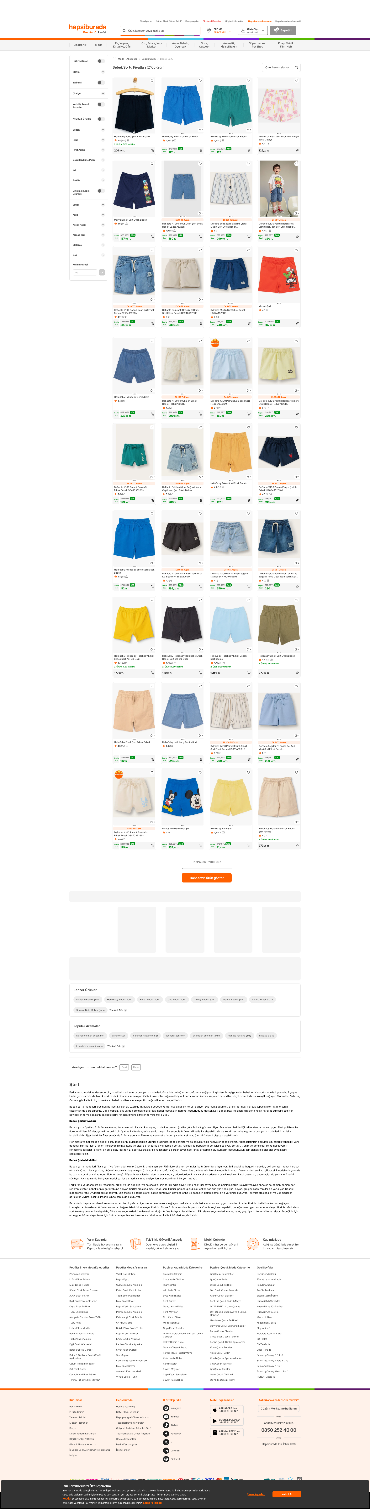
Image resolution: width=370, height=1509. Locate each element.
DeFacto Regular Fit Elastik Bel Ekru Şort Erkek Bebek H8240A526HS (180, 312)
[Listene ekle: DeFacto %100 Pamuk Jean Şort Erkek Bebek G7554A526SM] (152, 250)
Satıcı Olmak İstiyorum (127, 1411)
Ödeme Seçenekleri (126, 1439)
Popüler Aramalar (265, 1284)
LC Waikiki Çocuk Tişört (222, 1379)
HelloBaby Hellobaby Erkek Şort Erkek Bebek (134, 571)
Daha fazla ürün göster (207, 878)
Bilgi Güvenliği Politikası (81, 1439)
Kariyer (73, 1428)
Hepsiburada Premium (260, 21)
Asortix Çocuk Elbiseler (221, 1295)
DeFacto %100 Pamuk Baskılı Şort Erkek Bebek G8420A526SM (132, 489)
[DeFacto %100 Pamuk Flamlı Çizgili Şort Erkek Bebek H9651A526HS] (231, 711)
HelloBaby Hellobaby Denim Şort (131, 396)
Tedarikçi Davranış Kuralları (130, 1422)
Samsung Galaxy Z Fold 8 (270, 1355)
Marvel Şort (265, 306)
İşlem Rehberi (123, 1449)
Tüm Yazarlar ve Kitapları (269, 1279)
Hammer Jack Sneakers (81, 1333)
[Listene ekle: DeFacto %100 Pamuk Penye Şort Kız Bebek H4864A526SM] (296, 427)
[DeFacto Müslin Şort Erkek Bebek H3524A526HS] (231, 275)
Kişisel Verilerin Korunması (82, 1433)
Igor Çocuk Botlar (219, 1279)
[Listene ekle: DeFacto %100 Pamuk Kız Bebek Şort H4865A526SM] (248, 341)
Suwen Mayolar (171, 1369)
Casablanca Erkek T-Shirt (82, 1374)
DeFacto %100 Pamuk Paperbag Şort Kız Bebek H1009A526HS (229, 575)
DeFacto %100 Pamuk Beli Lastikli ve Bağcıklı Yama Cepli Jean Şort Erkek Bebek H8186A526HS (278, 575)
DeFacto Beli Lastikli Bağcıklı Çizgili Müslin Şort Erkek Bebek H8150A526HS (228, 225)
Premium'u (90, 32)
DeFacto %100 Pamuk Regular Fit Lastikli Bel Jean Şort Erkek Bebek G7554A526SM (276, 225)
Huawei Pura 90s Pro (267, 1311)
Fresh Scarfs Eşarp (172, 1274)
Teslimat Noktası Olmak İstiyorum (133, 1433)
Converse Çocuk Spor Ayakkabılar (227, 1325)
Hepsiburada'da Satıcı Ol (288, 21)
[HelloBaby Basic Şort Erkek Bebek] (134, 105)
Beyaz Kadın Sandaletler (128, 1306)
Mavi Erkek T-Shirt (79, 1284)
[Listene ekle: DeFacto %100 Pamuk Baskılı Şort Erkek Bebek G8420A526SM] (152, 427)
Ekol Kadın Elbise (171, 1317)
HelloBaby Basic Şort (221, 828)
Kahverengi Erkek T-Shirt (129, 1317)
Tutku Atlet (75, 1322)
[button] (134, 150)
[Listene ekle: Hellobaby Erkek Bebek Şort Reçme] (248, 600)
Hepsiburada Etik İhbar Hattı (279, 1443)
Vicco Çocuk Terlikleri (221, 1347)
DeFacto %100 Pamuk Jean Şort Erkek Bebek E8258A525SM (182, 225)
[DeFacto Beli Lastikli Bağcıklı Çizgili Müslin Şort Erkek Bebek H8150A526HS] (231, 189)
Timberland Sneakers (80, 1338)
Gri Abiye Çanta (124, 1322)
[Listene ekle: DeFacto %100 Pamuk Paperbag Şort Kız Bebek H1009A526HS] (248, 513)
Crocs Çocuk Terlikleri (221, 1284)
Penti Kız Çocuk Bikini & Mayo (225, 1301)
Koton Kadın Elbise (172, 1358)
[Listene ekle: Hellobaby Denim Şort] (152, 341)
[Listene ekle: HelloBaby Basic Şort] (248, 772)
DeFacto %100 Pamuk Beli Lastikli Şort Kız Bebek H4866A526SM (182, 575)
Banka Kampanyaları (127, 1444)
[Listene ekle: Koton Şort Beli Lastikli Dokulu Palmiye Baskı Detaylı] (296, 80)
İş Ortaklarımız (76, 1411)
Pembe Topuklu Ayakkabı (129, 1311)
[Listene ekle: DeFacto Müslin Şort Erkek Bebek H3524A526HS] (248, 250)
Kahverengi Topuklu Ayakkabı (131, 1360)
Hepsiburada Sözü (266, 1274)
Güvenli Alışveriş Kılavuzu (82, 1444)
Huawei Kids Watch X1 (268, 1301)
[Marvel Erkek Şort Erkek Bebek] (134, 189)
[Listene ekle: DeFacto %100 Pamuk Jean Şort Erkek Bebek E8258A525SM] (200, 163)
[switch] (101, 61)
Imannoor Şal (169, 1284)
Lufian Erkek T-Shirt (79, 1279)
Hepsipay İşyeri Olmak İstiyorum (132, 1417)
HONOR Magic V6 (266, 1376)
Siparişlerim (146, 21)
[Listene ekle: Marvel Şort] (296, 250)
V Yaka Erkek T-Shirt (126, 1376)
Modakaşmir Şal (171, 1322)
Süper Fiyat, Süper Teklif (169, 21)
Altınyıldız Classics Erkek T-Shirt (86, 1317)
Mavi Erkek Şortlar (125, 1365)
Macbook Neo (264, 1317)
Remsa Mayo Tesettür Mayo (177, 1352)
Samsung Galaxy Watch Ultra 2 (272, 1371)
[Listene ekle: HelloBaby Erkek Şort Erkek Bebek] (200, 80)
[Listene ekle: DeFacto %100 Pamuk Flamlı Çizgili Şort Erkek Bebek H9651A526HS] (248, 686)
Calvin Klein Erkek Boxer (81, 1363)
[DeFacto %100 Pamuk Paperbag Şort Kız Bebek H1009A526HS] (231, 538)
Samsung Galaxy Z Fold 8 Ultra (272, 1360)
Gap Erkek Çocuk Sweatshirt (225, 1290)
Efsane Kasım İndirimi (267, 1295)
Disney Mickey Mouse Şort (176, 828)
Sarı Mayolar (122, 1355)
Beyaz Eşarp (122, 1279)
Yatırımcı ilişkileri (77, 1417)
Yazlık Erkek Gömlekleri (128, 1295)
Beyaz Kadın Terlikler (127, 1333)
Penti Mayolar (170, 1311)
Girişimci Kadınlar (212, 21)
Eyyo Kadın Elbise (172, 1295)
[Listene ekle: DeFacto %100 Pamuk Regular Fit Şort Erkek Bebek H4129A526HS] (296, 341)
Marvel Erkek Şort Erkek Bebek (130, 219)
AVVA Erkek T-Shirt (79, 1295)
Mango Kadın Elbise (173, 1306)
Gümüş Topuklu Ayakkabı (129, 1284)
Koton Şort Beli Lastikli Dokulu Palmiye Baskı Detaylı (279, 138)
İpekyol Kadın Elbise (173, 1342)
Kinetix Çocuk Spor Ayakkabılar (226, 1358)
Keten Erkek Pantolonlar (128, 1290)
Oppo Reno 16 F (265, 1349)
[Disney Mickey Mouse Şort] (182, 797)
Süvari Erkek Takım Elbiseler (83, 1290)
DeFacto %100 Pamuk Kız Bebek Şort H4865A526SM (230, 402)
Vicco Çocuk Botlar (220, 1352)
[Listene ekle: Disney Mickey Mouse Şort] (200, 772)
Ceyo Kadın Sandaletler (175, 1374)
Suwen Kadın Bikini (173, 1379)
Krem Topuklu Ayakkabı (128, 1338)
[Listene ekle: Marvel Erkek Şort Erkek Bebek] (152, 163)
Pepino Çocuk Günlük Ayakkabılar (227, 1342)
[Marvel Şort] (279, 275)
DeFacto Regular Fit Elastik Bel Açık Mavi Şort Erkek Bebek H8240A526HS (277, 748)
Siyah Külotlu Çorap (126, 1349)
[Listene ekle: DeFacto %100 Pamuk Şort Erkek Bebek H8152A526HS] (200, 341)
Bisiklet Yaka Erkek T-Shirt (129, 1328)
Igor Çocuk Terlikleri (220, 1369)
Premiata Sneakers (79, 1274)
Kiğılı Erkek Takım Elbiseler (83, 1301)
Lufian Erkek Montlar (80, 1328)
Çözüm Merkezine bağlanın (279, 1408)
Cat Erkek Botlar (77, 1369)
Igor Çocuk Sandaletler (221, 1274)
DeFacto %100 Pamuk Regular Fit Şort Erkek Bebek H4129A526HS (279, 402)
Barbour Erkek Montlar (80, 1349)
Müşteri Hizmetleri (234, 21)
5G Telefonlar (264, 1344)
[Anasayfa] (114, 59)
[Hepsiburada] (87, 27)
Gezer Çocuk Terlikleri (221, 1374)
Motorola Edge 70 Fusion (269, 1333)
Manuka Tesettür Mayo (175, 1347)
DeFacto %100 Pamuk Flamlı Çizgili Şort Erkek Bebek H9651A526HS (228, 748)
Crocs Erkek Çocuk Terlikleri (224, 1336)
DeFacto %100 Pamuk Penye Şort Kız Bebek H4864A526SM (278, 489)
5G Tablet (262, 1338)
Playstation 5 (263, 1328)
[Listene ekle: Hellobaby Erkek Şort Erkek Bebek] (152, 513)
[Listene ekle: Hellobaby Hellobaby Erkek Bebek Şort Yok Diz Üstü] (152, 600)
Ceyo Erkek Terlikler (79, 1306)
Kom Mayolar (170, 1363)
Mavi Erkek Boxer (125, 1301)
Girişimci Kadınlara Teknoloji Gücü (133, 1428)
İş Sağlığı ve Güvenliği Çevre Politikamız (89, 1449)
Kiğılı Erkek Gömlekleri (80, 1344)
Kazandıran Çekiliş (266, 1322)
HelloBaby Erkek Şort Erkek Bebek (180, 136)
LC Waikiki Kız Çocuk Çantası (225, 1306)
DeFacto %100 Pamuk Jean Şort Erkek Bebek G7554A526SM (134, 312)
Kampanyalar (192, 21)
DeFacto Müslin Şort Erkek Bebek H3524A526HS (228, 312)
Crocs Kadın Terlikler (173, 1279)
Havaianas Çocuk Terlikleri (224, 1320)
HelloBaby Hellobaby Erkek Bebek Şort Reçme (228, 657)
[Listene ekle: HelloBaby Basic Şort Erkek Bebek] (152, 80)
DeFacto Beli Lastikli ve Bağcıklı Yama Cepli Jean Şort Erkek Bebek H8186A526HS (182, 489)
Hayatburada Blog (125, 1406)
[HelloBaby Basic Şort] (231, 797)
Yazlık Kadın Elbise (125, 1274)
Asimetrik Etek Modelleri (128, 1371)
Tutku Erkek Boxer (78, 1311)
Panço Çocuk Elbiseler (221, 1331)
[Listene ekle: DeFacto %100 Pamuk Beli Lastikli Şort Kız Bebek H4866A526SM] (200, 513)
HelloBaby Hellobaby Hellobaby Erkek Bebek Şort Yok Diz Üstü (134, 657)
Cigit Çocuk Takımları (221, 1363)
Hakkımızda (75, 1406)
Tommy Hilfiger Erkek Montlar (84, 1379)
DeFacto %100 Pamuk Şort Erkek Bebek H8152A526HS (179, 402)
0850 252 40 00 (278, 1430)
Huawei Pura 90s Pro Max (270, 1306)
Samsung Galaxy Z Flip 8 (269, 1365)
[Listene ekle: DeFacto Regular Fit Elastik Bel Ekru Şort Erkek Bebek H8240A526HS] (200, 250)
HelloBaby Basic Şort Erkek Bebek (132, 136)
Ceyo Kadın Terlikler (173, 1328)
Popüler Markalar (265, 1290)
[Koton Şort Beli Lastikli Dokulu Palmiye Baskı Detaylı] (279, 105)
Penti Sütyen (169, 1301)
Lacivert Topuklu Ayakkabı (130, 1344)
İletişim (73, 1455)
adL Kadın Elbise (171, 1290)
